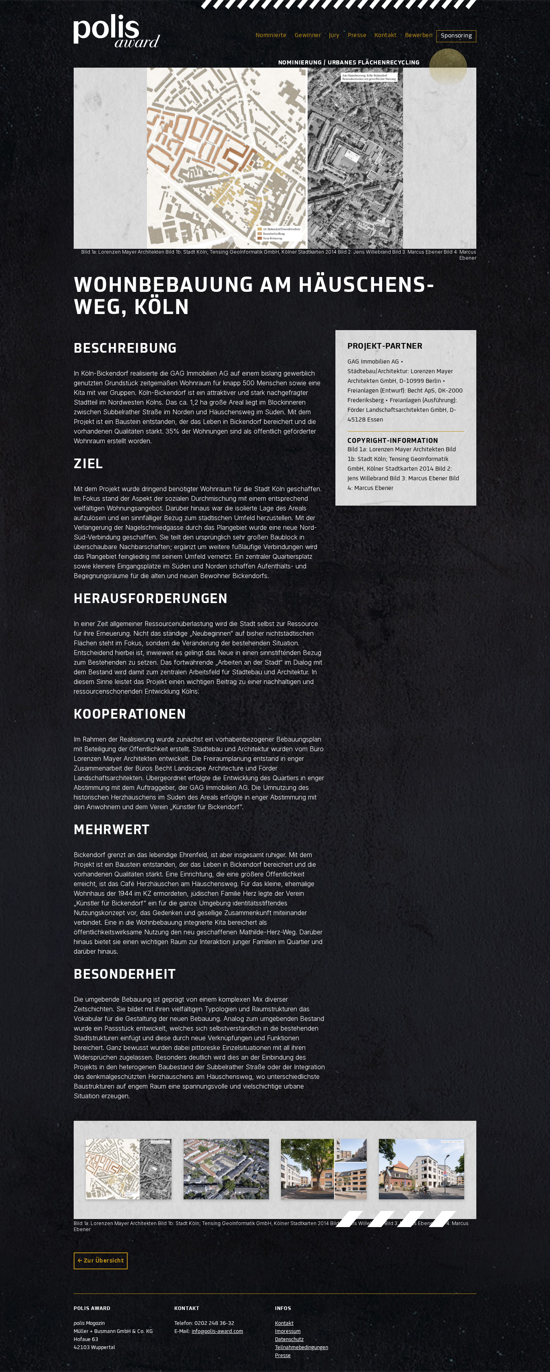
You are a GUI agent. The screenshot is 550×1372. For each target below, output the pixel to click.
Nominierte (271, 35)
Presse (357, 35)
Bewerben (418, 35)
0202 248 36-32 (214, 1324)
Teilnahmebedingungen (301, 1348)
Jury (334, 35)
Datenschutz (289, 1340)
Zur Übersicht (104, 1261)
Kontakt (385, 35)
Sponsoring (456, 36)
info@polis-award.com (217, 1332)
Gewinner (308, 35)
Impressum (288, 1332)
